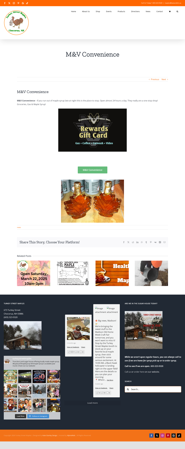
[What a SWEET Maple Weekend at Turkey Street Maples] (39, 390)
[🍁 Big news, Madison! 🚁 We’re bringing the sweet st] (10, 376)
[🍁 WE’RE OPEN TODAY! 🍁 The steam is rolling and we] (24, 390)
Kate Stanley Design (50, 435)
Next (164, 79)
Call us (128, 371)
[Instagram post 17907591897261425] (39, 376)
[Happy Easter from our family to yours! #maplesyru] (53, 376)
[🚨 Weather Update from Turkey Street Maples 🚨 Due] (10, 405)
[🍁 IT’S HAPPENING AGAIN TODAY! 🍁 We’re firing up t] (10, 390)
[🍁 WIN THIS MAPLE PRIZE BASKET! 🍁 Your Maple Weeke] (39, 405)
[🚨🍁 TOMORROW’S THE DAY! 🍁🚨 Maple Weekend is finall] (24, 405)
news (19, 227)
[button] (177, 11)
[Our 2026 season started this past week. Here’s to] (53, 405)
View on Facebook (101, 388)
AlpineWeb (71, 435)
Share (111, 388)
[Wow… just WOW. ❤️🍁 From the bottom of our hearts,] (53, 390)
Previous (155, 79)
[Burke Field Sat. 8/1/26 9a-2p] (24, 376)
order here (139, 371)
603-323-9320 (157, 366)
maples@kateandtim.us (173, 3)
